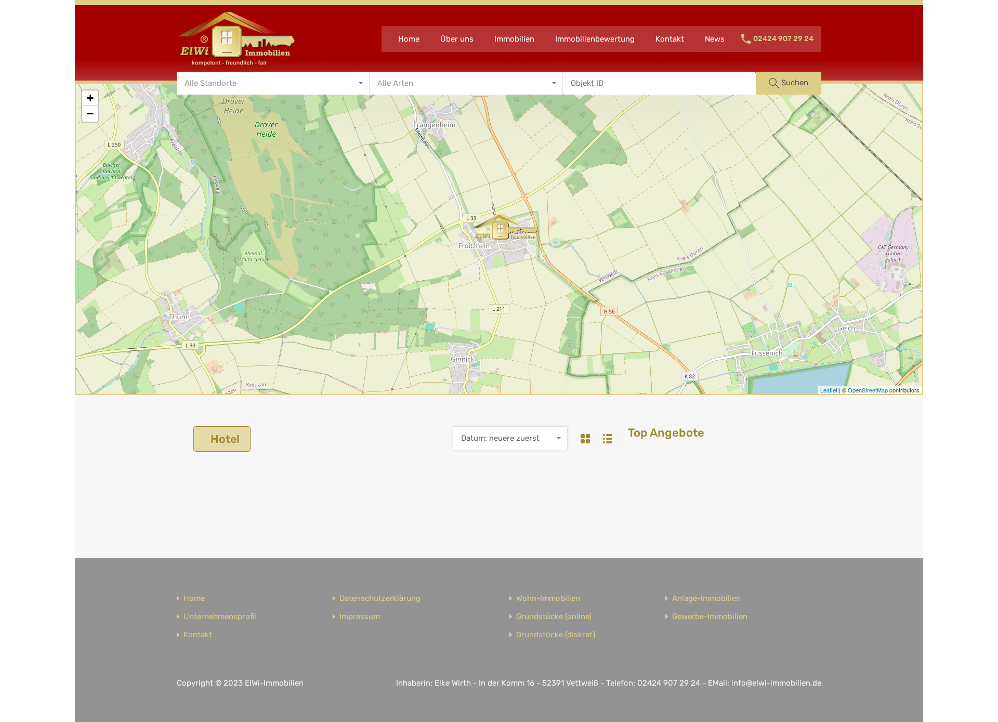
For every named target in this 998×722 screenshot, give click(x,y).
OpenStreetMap (868, 390)
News (715, 39)
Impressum (359, 617)
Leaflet (828, 390)
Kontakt (669, 39)
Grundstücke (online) (554, 617)
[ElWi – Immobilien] (236, 63)
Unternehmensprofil (219, 617)
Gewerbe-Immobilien (709, 617)
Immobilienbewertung (595, 39)
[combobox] (273, 83)
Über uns (457, 39)
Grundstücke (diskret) (555, 635)
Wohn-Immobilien (548, 598)
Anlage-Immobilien (706, 598)
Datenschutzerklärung (380, 598)
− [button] (90, 113)
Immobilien (514, 39)
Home (408, 39)
